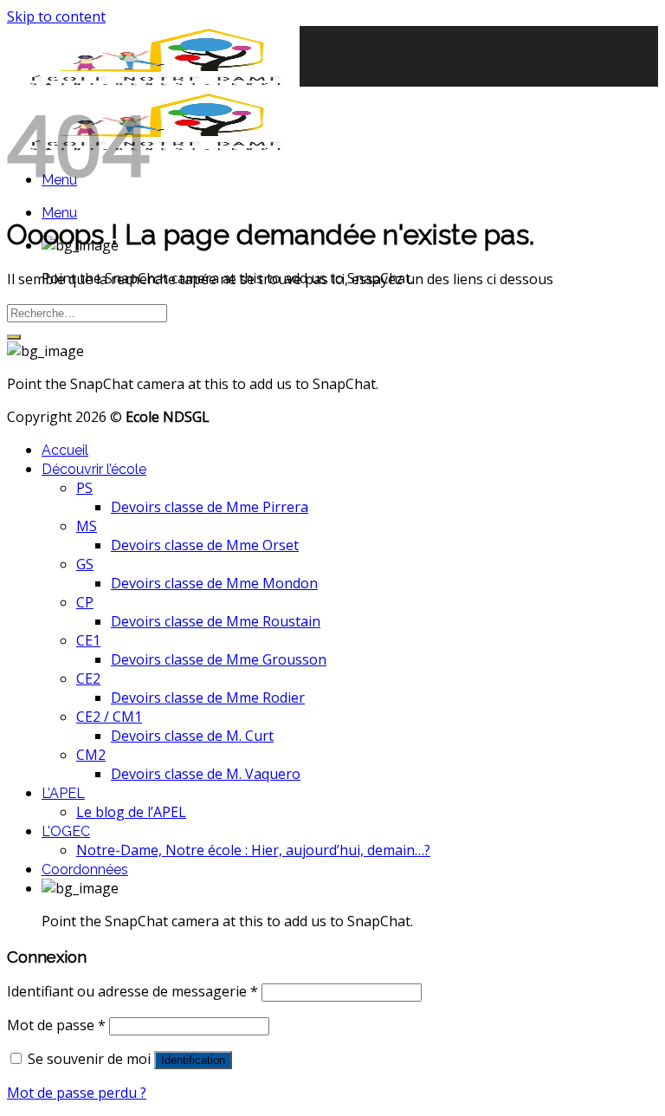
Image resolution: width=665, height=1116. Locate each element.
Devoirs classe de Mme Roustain (215, 621)
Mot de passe (56, 1025)
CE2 (88, 678)
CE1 (88, 640)
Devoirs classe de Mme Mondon (214, 583)
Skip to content (56, 16)
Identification (193, 1060)
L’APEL (63, 793)
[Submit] (14, 337)
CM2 (91, 754)
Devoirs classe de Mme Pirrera (209, 506)
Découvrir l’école (94, 469)
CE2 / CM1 (109, 716)
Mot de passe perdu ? (76, 1092)
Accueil (65, 450)
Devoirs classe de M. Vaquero (205, 773)
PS (84, 487)
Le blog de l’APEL (131, 811)
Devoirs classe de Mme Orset (205, 545)
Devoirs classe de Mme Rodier (208, 697)
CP (85, 602)
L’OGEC (66, 831)
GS (85, 564)
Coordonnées (85, 869)
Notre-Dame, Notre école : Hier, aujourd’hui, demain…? (253, 850)
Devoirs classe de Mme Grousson (218, 659)
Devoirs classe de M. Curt (192, 735)
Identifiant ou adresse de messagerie (132, 991)
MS (86, 525)
